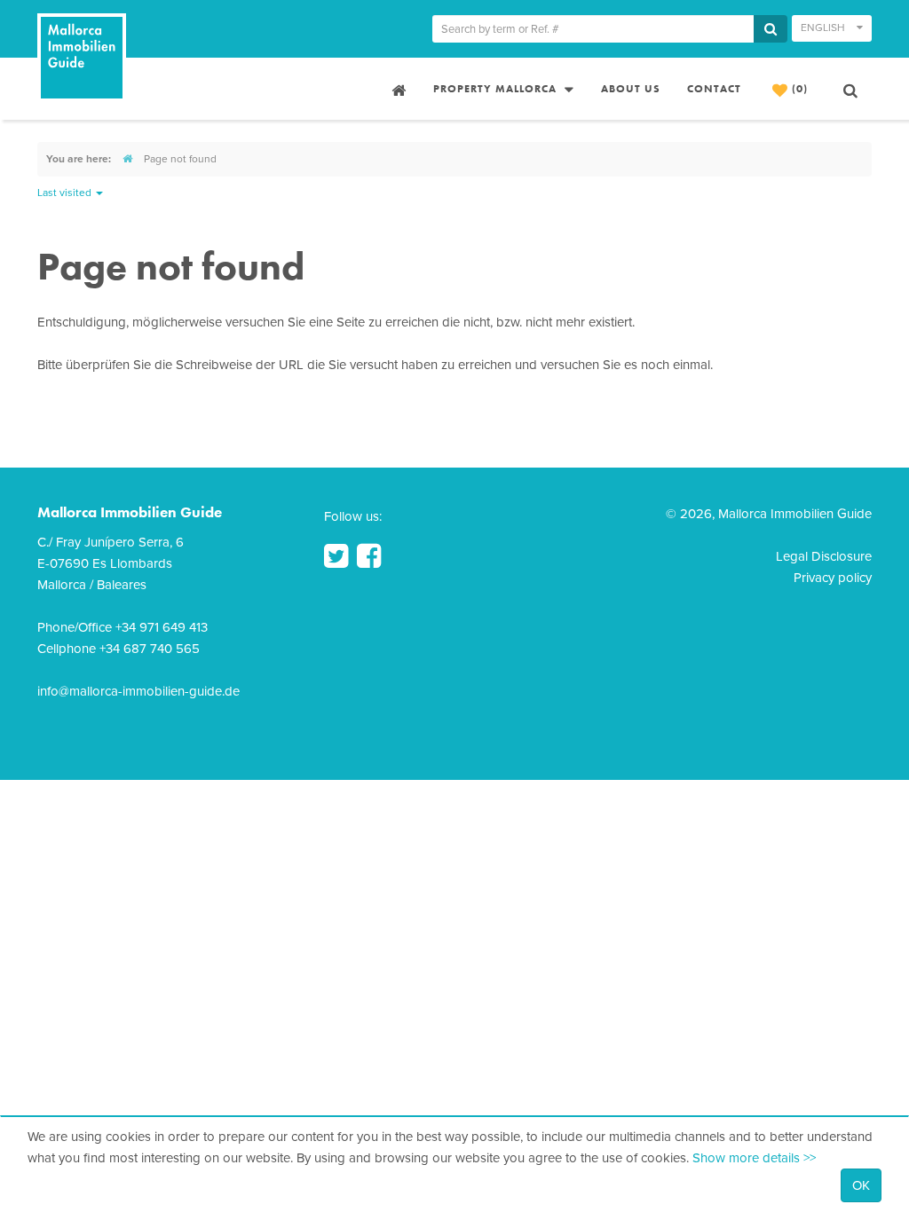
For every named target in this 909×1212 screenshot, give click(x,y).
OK (861, 1185)
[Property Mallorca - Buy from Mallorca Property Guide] (397, 89)
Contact (714, 89)
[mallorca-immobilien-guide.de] (127, 159)
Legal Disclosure (824, 556)
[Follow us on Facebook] (369, 556)
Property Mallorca (496, 89)
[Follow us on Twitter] (336, 556)
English (824, 27)
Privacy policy (833, 578)
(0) (798, 89)
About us (630, 89)
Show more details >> (754, 1158)
